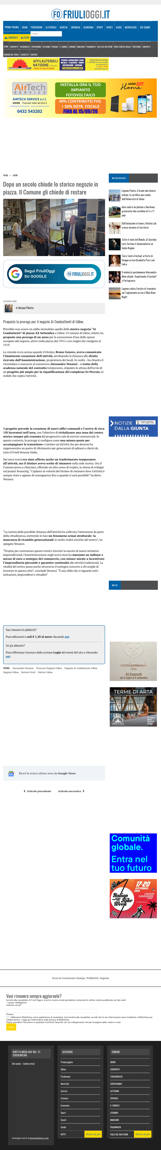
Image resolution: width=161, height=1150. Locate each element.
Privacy (10, 1014)
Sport (100, 27)
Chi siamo (145, 27)
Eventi (109, 27)
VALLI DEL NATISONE (104, 46)
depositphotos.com (39, 1137)
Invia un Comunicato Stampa (68, 978)
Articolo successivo (69, 791)
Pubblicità (92, 978)
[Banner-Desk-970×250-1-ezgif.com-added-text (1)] (80, 115)
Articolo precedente (39, 791)
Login (26, 37)
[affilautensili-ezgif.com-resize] (58, 68)
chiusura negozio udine (49, 668)
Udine (25, 27)
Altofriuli (51, 27)
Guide (119, 27)
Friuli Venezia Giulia (122, 46)
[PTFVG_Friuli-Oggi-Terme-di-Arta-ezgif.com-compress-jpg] (133, 724)
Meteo (115, 585)
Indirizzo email (14, 1005)
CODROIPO (14, 46)
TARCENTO (146, 46)
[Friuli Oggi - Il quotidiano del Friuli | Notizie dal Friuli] (80, 14)
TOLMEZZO (24, 54)
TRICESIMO (136, 46)
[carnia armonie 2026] (133, 679)
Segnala (104, 978)
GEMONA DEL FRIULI (11, 54)
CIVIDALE (54, 46)
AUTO (63, 1134)
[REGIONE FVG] (133, 434)
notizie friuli (28, 672)
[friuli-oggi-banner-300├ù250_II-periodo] (133, 870)
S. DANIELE (64, 46)
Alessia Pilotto (26, 308)
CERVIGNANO (36, 46)
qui (67, 637)
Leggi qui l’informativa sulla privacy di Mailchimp (45, 1019)
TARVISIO (33, 54)
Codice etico (29, 1063)
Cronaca (75, 27)
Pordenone (36, 27)
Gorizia (64, 27)
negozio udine (11, 672)
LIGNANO (72, 46)
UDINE (6, 46)
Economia (88, 27)
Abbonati (13, 37)
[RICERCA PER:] (46, 33)
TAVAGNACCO (24, 46)
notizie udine (45, 672)
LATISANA (46, 46)
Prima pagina (12, 27)
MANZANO (81, 46)
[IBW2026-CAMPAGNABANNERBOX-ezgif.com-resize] (133, 916)
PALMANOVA (91, 46)
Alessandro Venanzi (23, 668)
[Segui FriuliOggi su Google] (54, 274)
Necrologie (131, 27)
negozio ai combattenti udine (80, 668)
